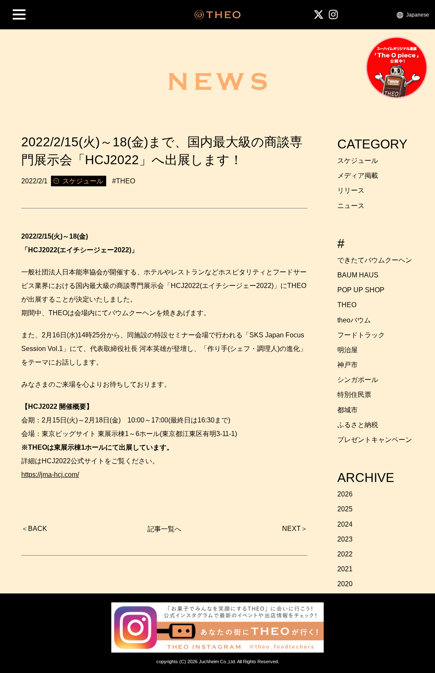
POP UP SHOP (360, 290)
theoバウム (354, 320)
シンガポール (357, 379)
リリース (350, 190)
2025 (345, 509)
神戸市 (347, 364)
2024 (345, 524)
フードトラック (361, 335)
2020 (345, 583)
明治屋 (347, 350)
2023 (345, 539)
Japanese (417, 14)
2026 (345, 494)
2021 (345, 569)
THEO (346, 304)
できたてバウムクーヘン (374, 260)
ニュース (350, 205)
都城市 (347, 409)
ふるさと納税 (357, 424)
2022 (345, 554)
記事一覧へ (164, 529)
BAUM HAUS (358, 275)
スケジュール (357, 160)
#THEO (123, 181)
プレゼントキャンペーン (374, 439)
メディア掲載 (357, 175)
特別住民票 (354, 394)
